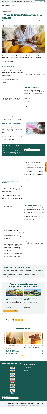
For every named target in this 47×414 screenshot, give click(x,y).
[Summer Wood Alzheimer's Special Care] (14, 292)
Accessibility (37, 405)
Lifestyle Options (11, 403)
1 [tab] (22, 355)
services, (21, 253)
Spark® (16, 403)
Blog (29, 403)
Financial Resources (23, 403)
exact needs (6, 245)
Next (43, 299)
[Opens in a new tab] (41, 403)
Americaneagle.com (26, 405)
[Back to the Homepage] (6, 1)
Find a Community (27, 148)
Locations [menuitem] (30, 1)
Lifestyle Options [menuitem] (19, 1)
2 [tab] (23, 355)
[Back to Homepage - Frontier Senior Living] (5, 403)
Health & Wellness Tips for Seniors (12, 9)
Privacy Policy (31, 405)
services (20, 274)
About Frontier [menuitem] (26, 1)
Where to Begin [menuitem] (14, 1)
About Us (32, 403)
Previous (3, 299)
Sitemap (34, 405)
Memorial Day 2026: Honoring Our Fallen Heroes (31, 348)
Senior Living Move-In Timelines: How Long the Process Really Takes (12, 352)
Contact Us (37, 403)
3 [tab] (24, 355)
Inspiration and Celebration (32, 345)
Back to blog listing (9, 5)
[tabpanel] (32, 341)
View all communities (10, 310)
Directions (26, 370)
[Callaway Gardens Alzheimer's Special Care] (32, 292)
